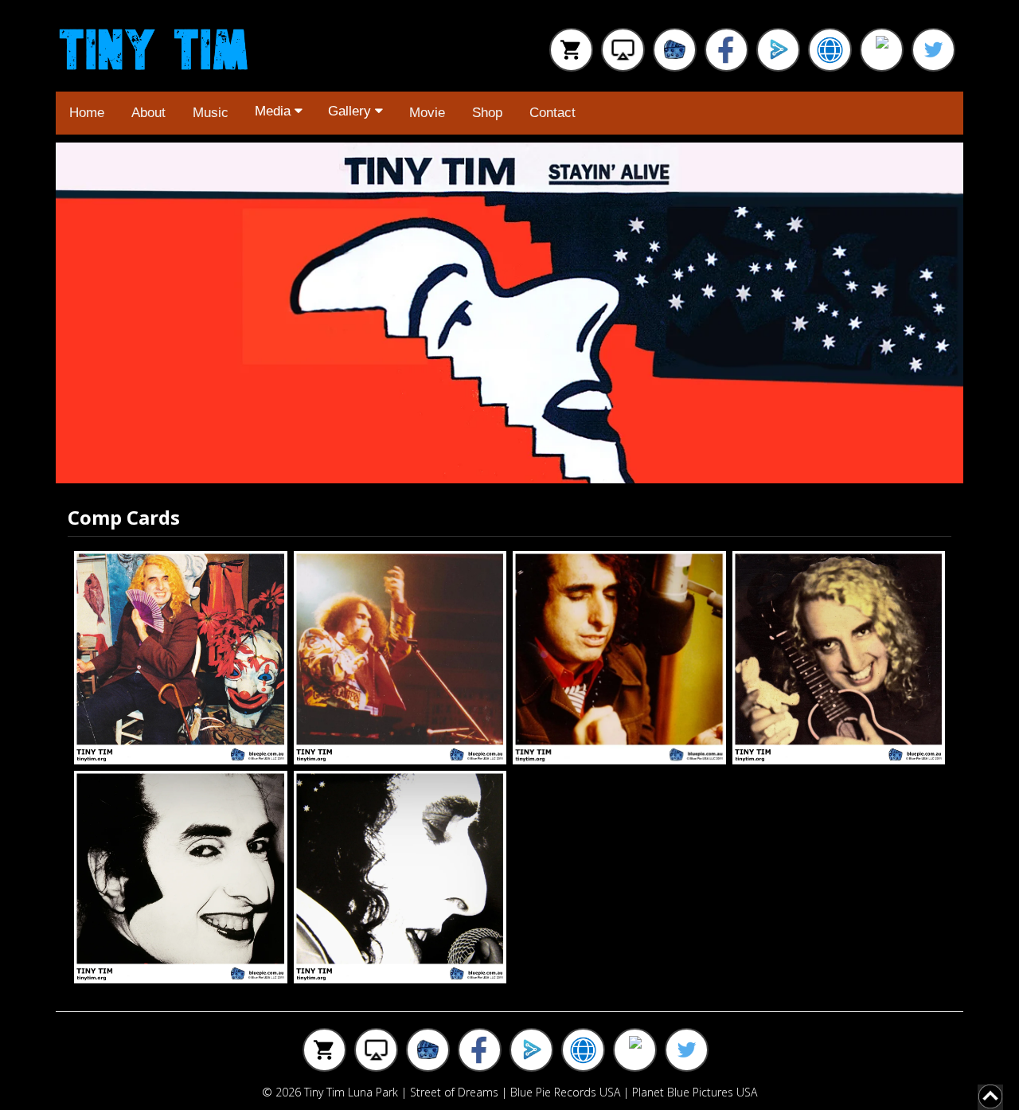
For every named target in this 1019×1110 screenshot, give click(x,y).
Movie (427, 112)
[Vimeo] (882, 50)
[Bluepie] (675, 50)
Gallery (351, 111)
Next (931, 313)
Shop (487, 112)
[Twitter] (933, 50)
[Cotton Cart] (571, 50)
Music (210, 112)
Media (275, 111)
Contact (552, 112)
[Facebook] (726, 50)
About (148, 112)
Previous (87, 313)
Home (86, 112)
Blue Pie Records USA (565, 1092)
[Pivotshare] (778, 50)
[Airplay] (623, 50)
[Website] (830, 50)
